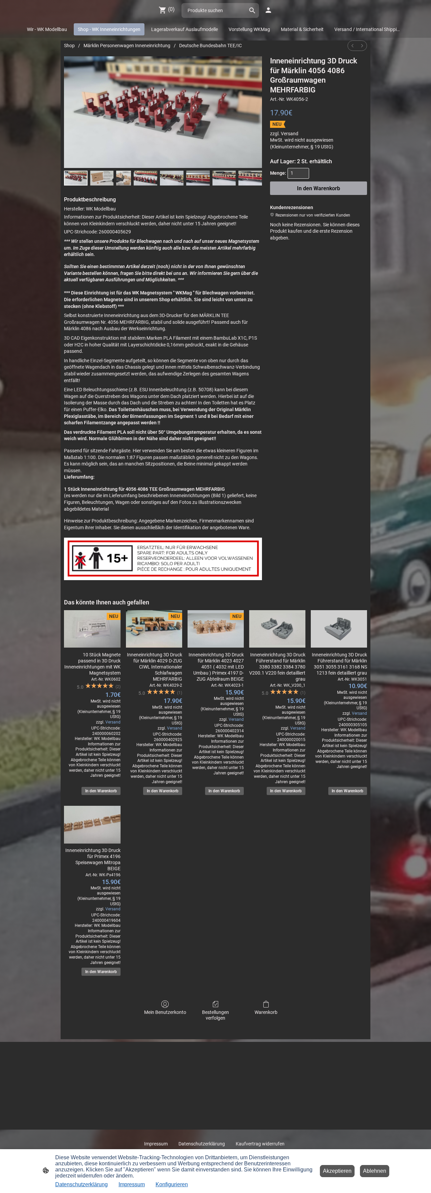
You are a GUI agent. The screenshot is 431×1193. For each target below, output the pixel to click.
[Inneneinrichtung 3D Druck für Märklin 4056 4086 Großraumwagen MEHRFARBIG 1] (102, 178)
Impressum (132, 1184)
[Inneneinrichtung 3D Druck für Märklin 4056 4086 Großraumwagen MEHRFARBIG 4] (172, 178)
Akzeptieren (337, 1171)
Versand (289, 133)
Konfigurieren (172, 1184)
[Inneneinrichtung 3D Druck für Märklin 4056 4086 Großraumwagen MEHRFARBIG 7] (250, 178)
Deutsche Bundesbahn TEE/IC (210, 45)
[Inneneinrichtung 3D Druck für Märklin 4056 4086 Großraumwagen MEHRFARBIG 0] (76, 178)
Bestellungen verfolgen (215, 1015)
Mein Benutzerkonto (165, 1012)
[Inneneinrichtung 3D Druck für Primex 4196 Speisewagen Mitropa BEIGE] (92, 824)
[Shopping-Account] (268, 10)
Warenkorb (266, 1012)
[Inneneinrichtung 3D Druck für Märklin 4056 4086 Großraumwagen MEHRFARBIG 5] (198, 178)
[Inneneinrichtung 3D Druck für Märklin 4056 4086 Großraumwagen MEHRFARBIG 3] (145, 178)
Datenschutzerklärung (81, 1184)
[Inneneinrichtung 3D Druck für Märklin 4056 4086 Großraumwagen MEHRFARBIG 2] (123, 178)
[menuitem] (352, 46)
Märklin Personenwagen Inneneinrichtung (127, 45)
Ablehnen (374, 1171)
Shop (69, 45)
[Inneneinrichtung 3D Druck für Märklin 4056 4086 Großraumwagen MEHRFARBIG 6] (224, 178)
